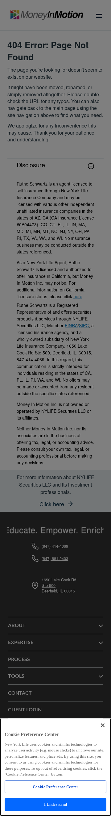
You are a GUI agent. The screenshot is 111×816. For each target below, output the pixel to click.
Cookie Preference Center (55, 787)
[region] (55, 767)
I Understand (55, 804)
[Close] (102, 725)
